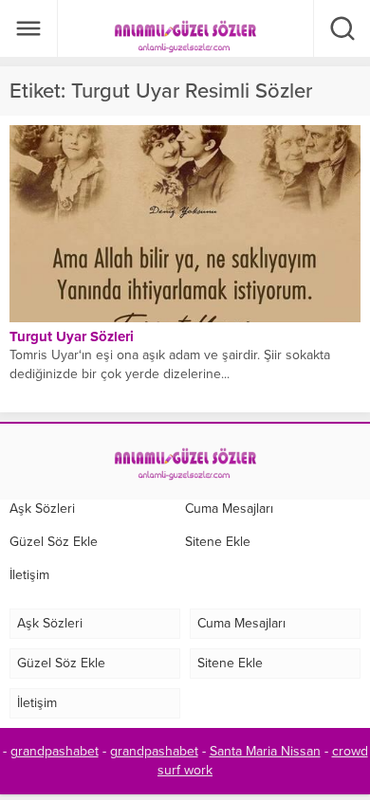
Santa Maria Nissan (265, 751)
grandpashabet (54, 751)
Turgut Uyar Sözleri (71, 336)
